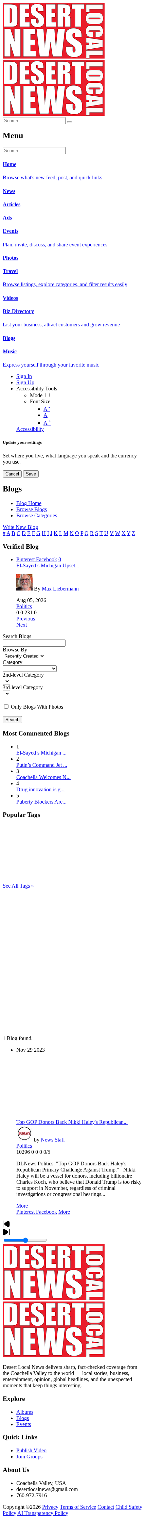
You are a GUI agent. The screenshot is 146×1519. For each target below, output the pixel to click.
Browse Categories (36, 515)
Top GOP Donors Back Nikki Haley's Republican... (72, 1122)
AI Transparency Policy (42, 1513)
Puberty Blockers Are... (41, 802)
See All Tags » (18, 886)
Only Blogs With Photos (37, 707)
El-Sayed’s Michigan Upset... (47, 565)
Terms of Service (78, 1507)
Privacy (50, 1507)
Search (12, 719)
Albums (24, 1412)
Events (23, 1424)
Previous (25, 618)
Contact (105, 1507)
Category (12, 662)
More (22, 1206)
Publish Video (31, 1450)
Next (21, 625)
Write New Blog (20, 527)
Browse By (15, 649)
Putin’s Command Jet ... (41, 765)
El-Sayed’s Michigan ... (41, 753)
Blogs (22, 1418)
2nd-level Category (23, 675)
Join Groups (29, 1456)
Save (31, 473)
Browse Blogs (31, 509)
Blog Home (28, 503)
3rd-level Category (23, 687)
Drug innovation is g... (40, 789)
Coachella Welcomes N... (43, 777)
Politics (24, 606)
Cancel (12, 473)
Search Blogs (17, 636)
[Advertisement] (73, 962)
